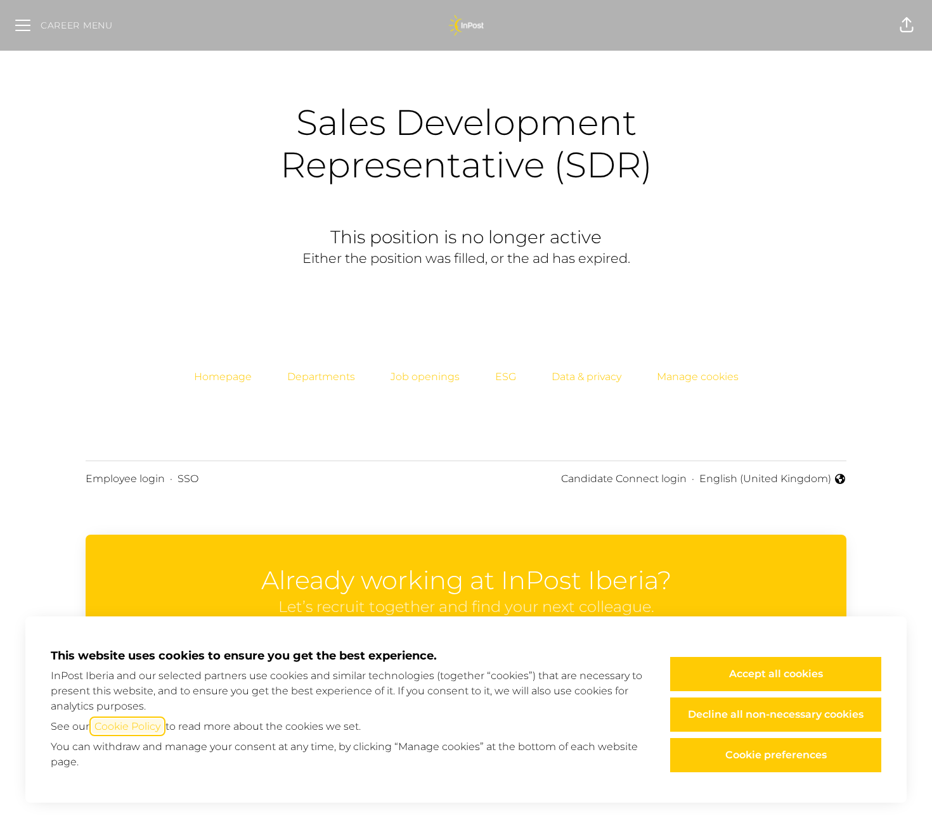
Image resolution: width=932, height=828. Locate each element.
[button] (906, 25)
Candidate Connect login (624, 479)
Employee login (125, 479)
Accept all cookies (776, 674)
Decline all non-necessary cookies (776, 714)
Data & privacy (586, 377)
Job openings (425, 377)
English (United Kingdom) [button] (765, 480)
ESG (505, 377)
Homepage (223, 377)
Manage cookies (698, 377)
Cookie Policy (127, 726)
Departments (321, 377)
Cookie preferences (776, 755)
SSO (188, 479)
